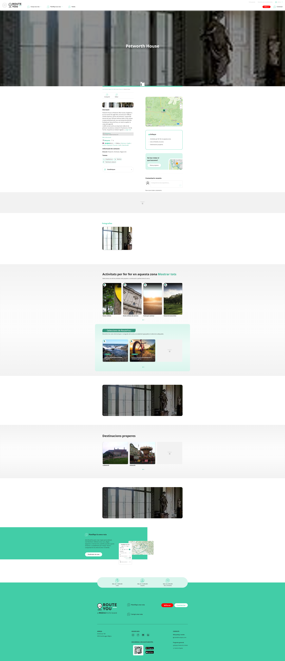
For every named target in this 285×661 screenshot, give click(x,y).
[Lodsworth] (115, 453)
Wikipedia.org (108, 133)
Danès (104, 145)
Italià (120, 145)
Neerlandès (125, 145)
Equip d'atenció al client (181, 645)
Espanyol (109, 145)
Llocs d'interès (105, 89)
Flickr (4, 84)
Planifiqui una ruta (138, 605)
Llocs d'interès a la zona (157, 142)
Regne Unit (111, 89)
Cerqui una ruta (137, 614)
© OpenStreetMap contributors (176, 125)
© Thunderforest (168, 125)
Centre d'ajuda (178, 648)
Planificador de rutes (93, 554)
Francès (115, 145)
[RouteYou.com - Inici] (15, 5)
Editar (116, 97)
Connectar (181, 605)
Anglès (129, 143)
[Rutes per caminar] (152, 299)
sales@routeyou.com (180, 637)
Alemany (123, 143)
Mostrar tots (167, 274)
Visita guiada (252, 2)
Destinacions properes (156, 144)
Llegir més (128, 130)
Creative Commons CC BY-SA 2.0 (12, 85)
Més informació (106, 137)
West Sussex (116, 89)
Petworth (121, 89)
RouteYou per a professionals (265, 2)
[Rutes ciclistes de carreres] (132, 299)
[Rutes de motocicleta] (173, 299)
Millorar (266, 7)
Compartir (107, 97)
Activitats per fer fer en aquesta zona (160, 139)
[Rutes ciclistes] (112, 299)
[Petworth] (142, 453)
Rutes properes (154, 165)
